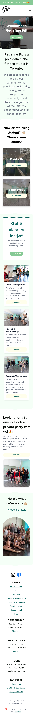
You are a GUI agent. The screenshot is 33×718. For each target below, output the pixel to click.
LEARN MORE (16, 302)
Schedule (16, 594)
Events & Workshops (16, 602)
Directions (16, 631)
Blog (16, 614)
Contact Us (16, 684)
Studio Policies (16, 587)
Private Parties (16, 606)
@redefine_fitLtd (16, 509)
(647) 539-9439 (16, 692)
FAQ (16, 590)
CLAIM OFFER (16, 253)
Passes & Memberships (16, 598)
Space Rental (16, 610)
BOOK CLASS (16, 37)
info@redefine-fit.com (16, 688)
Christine (17, 712)
